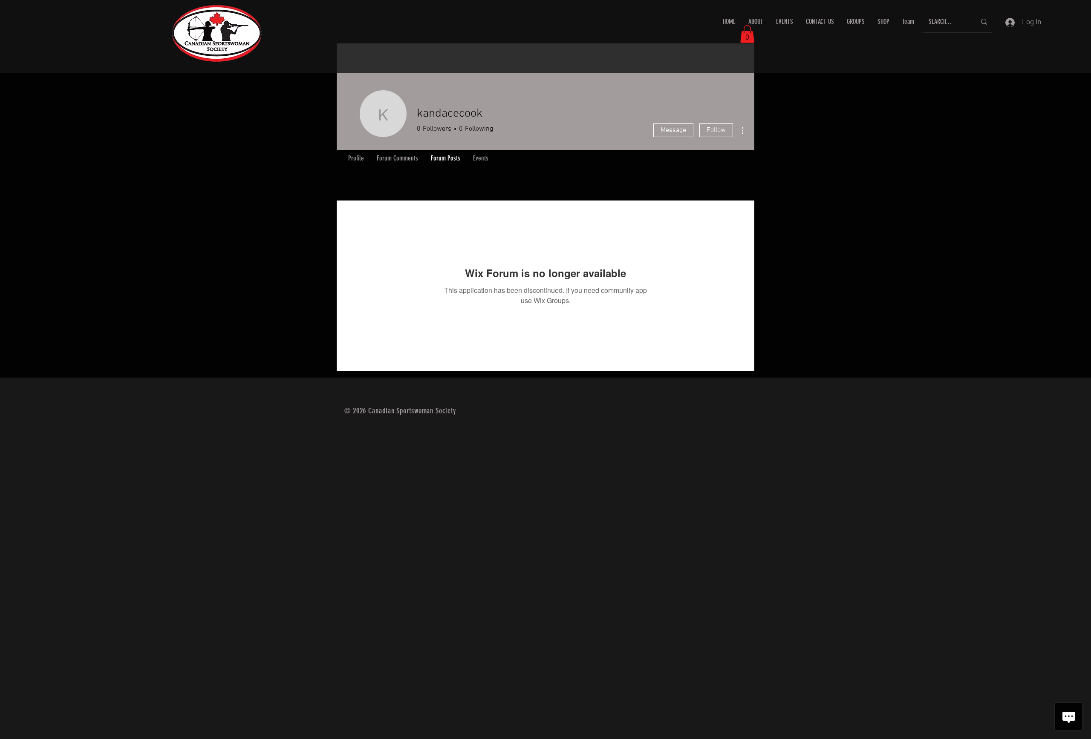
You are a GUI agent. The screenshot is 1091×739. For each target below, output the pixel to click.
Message (673, 130)
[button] (747, 34)
